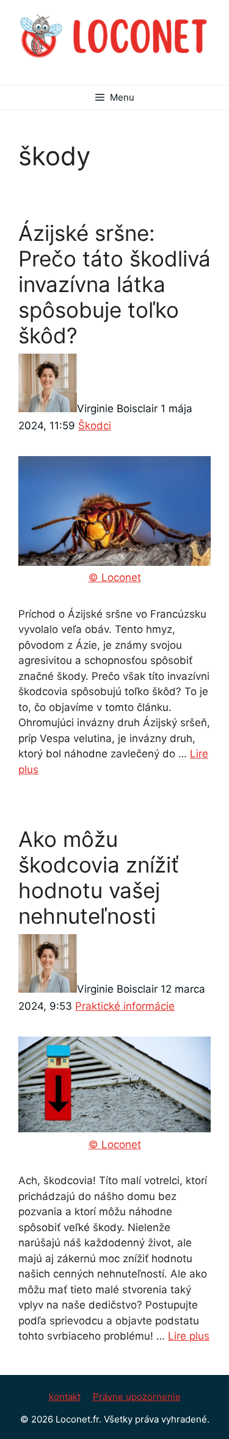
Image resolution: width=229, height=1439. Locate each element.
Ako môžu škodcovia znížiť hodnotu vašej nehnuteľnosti (98, 877)
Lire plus (188, 1336)
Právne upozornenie (137, 1396)
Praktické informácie (125, 1006)
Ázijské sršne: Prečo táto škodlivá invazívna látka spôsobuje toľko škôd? (114, 284)
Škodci (94, 426)
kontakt (65, 1396)
